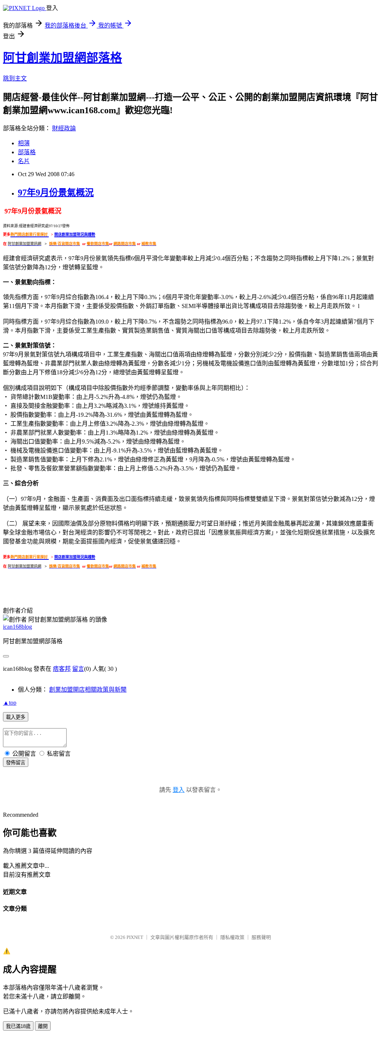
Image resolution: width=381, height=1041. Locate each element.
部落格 (27, 152)
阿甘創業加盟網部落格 (62, 57)
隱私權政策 (232, 937)
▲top (9, 702)
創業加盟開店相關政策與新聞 (88, 689)
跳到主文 (15, 78)
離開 (43, 1026)
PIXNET (135, 937)
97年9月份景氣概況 (56, 192)
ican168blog (17, 626)
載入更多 (15, 717)
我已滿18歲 (18, 1026)
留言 (78, 669)
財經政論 (64, 128)
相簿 (24, 143)
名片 (24, 161)
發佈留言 (15, 762)
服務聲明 (261, 937)
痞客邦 (62, 669)
